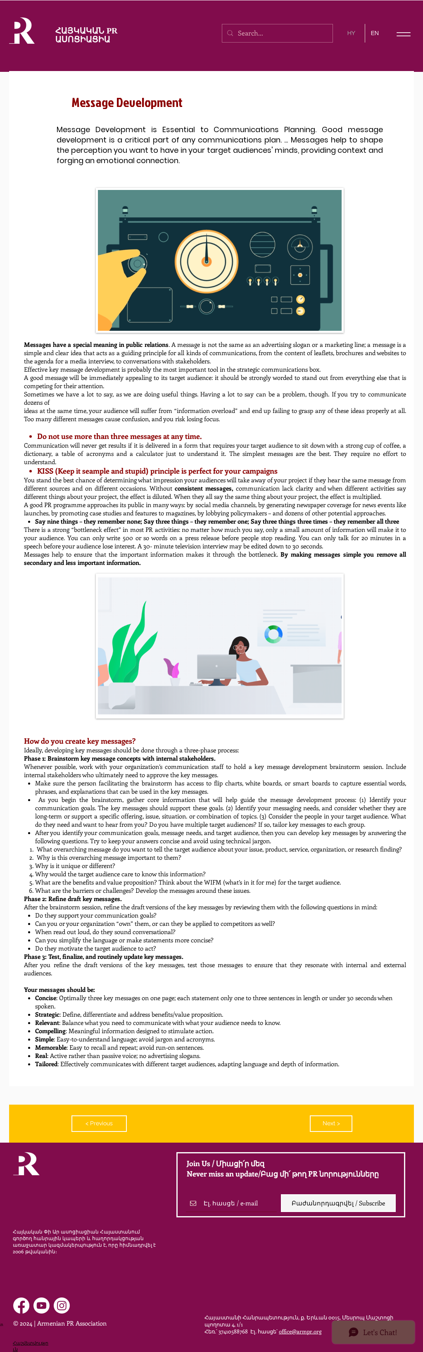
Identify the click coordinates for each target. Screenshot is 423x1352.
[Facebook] (21, 1305)
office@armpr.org (300, 1331)
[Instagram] (62, 1305)
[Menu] (403, 34)
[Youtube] (41, 1305)
